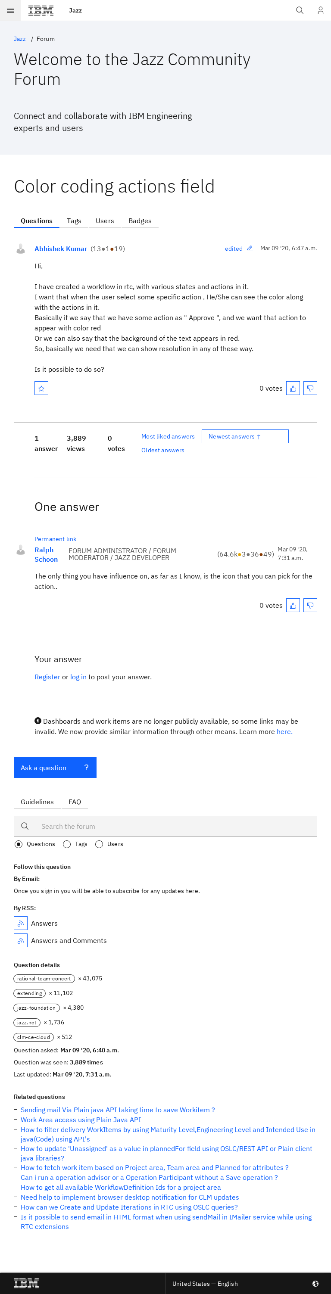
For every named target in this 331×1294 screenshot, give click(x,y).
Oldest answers (162, 450)
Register (47, 676)
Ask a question (43, 767)
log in (78, 676)
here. (285, 731)
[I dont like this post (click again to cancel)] (310, 388)
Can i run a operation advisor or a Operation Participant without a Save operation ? (149, 1177)
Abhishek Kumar (60, 248)
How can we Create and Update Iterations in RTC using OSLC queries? (129, 1207)
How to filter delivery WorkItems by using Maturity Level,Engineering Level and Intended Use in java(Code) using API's (168, 1134)
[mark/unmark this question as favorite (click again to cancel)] (41, 388)
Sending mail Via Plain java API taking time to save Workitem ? (118, 1109)
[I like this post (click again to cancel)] (293, 388)
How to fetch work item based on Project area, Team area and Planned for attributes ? (155, 1167)
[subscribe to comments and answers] (21, 940)
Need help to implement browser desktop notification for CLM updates (130, 1197)
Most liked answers (168, 436)
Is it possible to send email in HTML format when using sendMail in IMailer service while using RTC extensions (166, 1222)
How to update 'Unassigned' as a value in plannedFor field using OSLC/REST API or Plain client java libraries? (166, 1153)
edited (234, 248)
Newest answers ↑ (235, 436)
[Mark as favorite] (41, 388)
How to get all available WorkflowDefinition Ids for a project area (121, 1187)
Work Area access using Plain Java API (81, 1119)
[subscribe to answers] (21, 923)
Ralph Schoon (46, 554)
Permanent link (55, 539)
